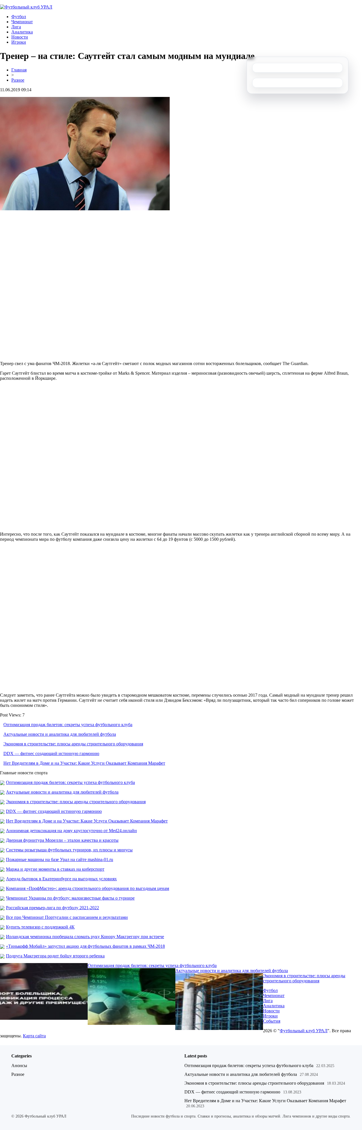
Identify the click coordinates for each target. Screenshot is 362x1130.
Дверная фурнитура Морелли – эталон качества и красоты (62, 840)
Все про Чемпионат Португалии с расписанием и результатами (67, 917)
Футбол (18, 16)
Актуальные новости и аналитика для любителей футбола (59, 734)
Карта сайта (34, 1035)
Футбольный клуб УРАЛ (303, 1030)
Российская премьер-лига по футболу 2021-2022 (52, 907)
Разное (17, 80)
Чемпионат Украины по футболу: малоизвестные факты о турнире (70, 898)
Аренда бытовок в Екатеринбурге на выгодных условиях (61, 878)
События (271, 1021)
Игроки (18, 42)
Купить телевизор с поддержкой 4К (40, 927)
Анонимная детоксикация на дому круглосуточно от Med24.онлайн (71, 830)
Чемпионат (22, 21)
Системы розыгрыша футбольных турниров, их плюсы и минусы (69, 849)
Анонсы (19, 1065)
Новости (19, 37)
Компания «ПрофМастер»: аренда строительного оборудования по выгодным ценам (87, 888)
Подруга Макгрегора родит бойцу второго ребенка (55, 955)
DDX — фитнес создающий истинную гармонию (51, 753)
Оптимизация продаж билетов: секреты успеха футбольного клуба (67, 724)
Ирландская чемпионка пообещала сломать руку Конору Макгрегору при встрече (85, 936)
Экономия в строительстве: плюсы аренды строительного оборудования (73, 743)
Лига (16, 26)
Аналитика (22, 31)
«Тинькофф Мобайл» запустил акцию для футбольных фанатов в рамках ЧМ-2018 (85, 946)
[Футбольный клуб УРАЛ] (26, 7)
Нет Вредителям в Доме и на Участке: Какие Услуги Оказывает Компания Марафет (84, 763)
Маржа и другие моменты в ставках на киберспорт (55, 869)
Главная (19, 69)
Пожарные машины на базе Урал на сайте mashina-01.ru (59, 859)
